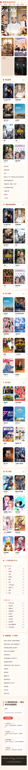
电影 (10, 4)
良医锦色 (6, 675)
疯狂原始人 (11, 628)
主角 (5, 180)
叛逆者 (10, 583)
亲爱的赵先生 (7, 661)
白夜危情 (6, 693)
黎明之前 (11, 594)
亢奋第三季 (6, 197)
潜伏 (10, 575)
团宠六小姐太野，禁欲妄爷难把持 (12, 647)
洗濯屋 (10, 620)
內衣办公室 (11, 609)
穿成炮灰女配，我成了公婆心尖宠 (12, 671)
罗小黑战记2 (11, 633)
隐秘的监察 (6, 176)
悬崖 (10, 586)
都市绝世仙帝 (7, 686)
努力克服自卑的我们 (8, 194)
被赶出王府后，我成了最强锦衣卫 (12, 650)
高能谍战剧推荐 (8, 2)
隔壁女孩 (11, 615)
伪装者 (10, 578)
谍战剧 (5, 4)
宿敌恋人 (6, 201)
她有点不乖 (6, 700)
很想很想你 (11, 617)
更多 (24, 86)
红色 (10, 588)
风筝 (10, 580)
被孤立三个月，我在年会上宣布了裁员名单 (14, 183)
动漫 (18, 4)
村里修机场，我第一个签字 (10, 190)
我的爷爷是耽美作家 (8, 187)
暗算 (10, 596)
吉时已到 (6, 696)
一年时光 (6, 204)
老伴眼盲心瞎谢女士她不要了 (11, 654)
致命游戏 (11, 623)
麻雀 (10, 599)
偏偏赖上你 (6, 682)
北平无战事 (11, 591)
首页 (1, 4)
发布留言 (8, 724)
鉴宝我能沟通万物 (8, 668)
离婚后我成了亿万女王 (9, 689)
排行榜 (22, 4)
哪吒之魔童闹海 (12, 631)
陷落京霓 (6, 678)
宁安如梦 (11, 625)
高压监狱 (11, 612)
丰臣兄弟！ (6, 173)
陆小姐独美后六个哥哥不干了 (11, 664)
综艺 (14, 4)
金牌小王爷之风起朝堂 (9, 657)
